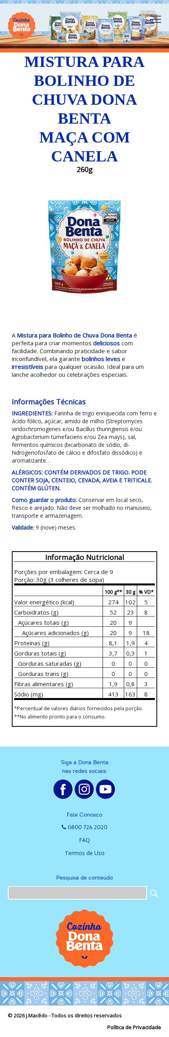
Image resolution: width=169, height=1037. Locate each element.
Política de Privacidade (134, 1027)
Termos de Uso (85, 853)
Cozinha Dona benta (21, 25)
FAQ (84, 840)
